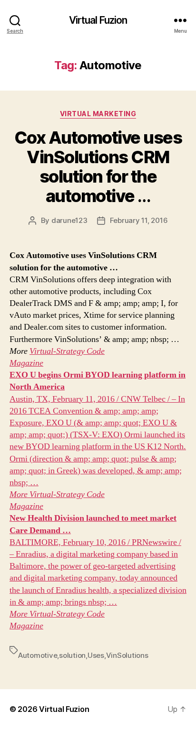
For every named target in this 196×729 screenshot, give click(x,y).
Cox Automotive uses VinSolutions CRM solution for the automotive (98, 166)
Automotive (37, 655)
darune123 (69, 220)
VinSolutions (127, 655)
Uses (96, 655)
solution (72, 655)
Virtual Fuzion (98, 20)
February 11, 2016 (139, 220)
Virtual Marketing (98, 114)
